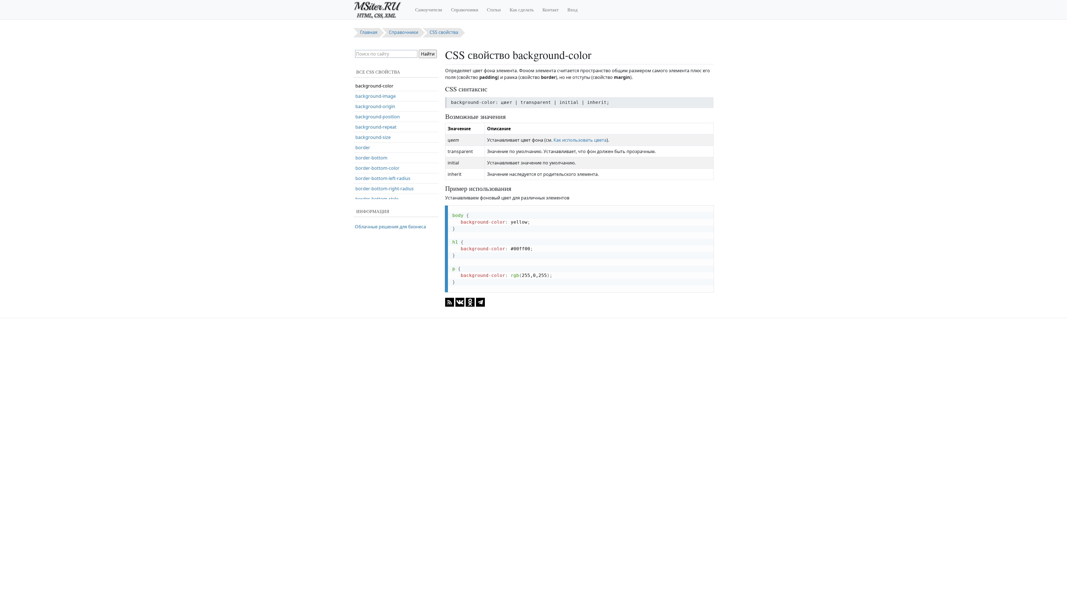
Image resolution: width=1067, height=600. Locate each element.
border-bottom (371, 158)
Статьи (494, 9)
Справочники (464, 9)
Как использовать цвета (580, 140)
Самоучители (428, 9)
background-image (375, 96)
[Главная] (380, 9)
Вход (572, 9)
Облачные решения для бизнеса (390, 227)
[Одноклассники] (470, 302)
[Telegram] (480, 302)
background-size (373, 137)
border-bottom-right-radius (384, 189)
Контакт (550, 9)
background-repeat (376, 127)
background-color (374, 86)
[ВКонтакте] (459, 302)
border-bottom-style (376, 199)
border (362, 147)
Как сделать (522, 9)
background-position (377, 117)
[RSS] (449, 302)
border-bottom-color (377, 168)
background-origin (375, 106)
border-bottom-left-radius (382, 178)
